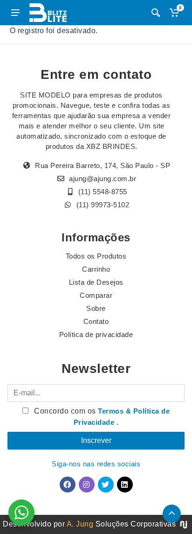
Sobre (96, 308)
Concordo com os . (101, 416)
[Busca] (155, 12)
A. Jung (80, 524)
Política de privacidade (96, 334)
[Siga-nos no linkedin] (125, 484)
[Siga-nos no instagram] (87, 484)
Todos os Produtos (96, 256)
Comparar (96, 295)
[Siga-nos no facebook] (67, 484)
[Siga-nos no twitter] (106, 484)
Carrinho (96, 269)
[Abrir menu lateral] (15, 12)
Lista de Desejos (96, 282)
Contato (96, 321)
